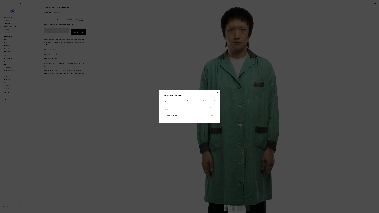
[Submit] (212, 115)
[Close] (217, 93)
